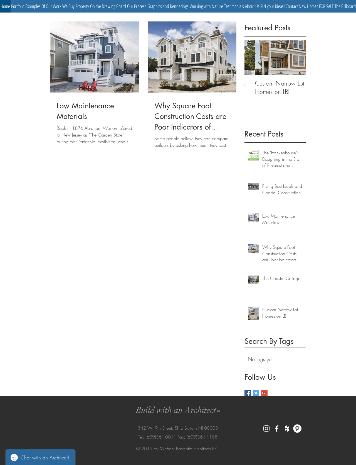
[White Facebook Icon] (277, 428)
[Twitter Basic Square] (256, 393)
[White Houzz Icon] (287, 428)
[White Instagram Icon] (266, 428)
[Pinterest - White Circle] (297, 428)
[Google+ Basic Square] (264, 393)
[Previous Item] (253, 57)
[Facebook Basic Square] (247, 393)
